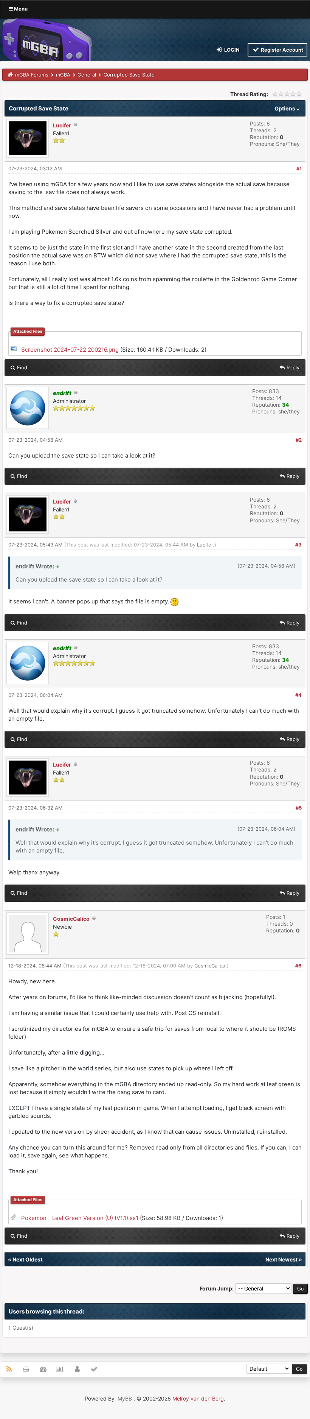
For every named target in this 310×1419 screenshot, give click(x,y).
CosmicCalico (71, 918)
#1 (299, 168)
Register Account (281, 50)
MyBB (125, 1398)
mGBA (63, 75)
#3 (298, 545)
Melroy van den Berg (198, 1398)
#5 (299, 808)
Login (231, 50)
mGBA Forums (31, 75)
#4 (298, 695)
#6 (298, 966)
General (87, 75)
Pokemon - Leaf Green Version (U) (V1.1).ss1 (79, 1218)
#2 (299, 440)
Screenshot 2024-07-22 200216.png (70, 349)
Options (285, 108)
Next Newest (281, 1259)
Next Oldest (27, 1259)
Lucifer (62, 125)
